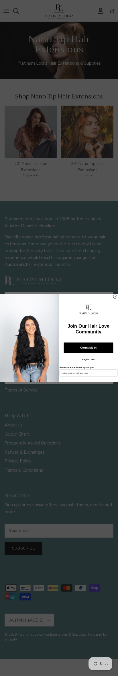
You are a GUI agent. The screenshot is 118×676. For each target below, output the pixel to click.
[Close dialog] (115, 297)
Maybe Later (88, 359)
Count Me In (88, 347)
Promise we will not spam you (77, 367)
